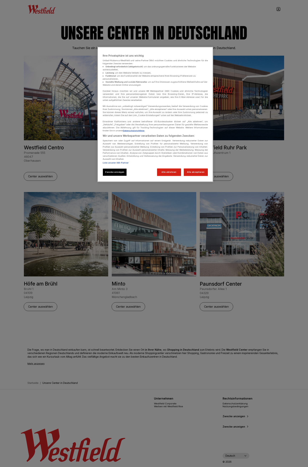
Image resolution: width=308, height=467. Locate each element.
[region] (155, 114)
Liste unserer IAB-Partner (116, 162)
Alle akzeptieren (196, 172)
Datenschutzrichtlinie (133, 130)
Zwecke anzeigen (114, 172)
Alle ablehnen (168, 172)
